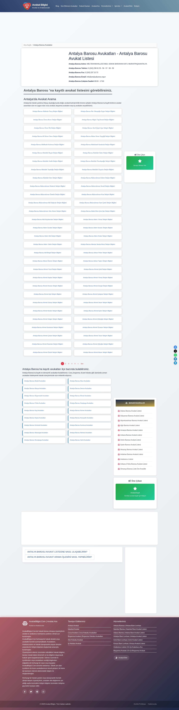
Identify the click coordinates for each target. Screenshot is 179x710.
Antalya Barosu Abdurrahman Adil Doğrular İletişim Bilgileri (47, 203)
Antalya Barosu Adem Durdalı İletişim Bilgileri (47, 227)
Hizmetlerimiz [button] (106, 6)
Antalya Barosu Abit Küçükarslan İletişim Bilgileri (47, 219)
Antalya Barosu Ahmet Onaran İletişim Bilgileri (48, 286)
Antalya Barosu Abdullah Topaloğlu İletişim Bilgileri (47, 169)
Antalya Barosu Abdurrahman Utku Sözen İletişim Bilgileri (47, 211)
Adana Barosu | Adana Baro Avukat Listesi (129, 633)
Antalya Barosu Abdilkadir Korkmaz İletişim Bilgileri (47, 144)
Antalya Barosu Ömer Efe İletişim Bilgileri (47, 128)
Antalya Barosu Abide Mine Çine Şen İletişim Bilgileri (98, 211)
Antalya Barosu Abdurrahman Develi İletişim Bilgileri (98, 186)
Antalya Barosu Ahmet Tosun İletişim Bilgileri (97, 335)
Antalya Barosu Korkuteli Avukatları (35, 425)
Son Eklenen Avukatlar (69, 6)
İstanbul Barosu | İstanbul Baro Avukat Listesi (130, 629)
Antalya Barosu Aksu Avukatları (80, 381)
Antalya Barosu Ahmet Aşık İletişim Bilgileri (47, 294)
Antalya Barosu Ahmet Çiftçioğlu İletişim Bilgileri (97, 319)
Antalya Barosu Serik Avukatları (80, 440)
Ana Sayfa (27, 45)
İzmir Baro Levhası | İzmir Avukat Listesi (128, 640)
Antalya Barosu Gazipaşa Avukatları (81, 403)
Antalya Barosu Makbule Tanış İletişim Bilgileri (48, 111)
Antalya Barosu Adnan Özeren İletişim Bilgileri (47, 261)
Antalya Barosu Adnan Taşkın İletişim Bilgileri (97, 261)
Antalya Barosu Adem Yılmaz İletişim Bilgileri (97, 219)
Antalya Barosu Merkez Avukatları (81, 432)
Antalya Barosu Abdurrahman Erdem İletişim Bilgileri (98, 178)
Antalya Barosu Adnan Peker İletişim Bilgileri (97, 252)
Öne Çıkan (141, 155)
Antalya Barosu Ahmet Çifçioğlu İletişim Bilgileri (98, 344)
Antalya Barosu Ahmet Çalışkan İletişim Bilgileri (98, 294)
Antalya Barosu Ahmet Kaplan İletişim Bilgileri (47, 277)
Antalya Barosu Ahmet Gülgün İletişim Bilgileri (47, 319)
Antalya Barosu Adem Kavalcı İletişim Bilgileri (98, 227)
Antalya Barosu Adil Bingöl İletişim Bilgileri (47, 252)
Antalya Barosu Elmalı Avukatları (80, 396)
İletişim (136, 6)
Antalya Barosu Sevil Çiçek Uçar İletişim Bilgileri (97, 128)
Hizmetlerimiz (120, 621)
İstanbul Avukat (73, 629)
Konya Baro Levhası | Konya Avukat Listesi (129, 643)
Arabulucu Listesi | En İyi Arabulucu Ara (128, 647)
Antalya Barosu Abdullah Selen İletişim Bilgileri (98, 153)
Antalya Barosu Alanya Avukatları (35, 388)
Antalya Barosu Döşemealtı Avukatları (36, 396)
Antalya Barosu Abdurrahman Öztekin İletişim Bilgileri (47, 194)
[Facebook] (24, 691)
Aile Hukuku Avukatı (75, 640)
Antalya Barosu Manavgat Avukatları (36, 432)
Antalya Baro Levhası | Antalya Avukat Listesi (130, 636)
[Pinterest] (37, 691)
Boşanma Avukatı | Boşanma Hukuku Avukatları (85, 636)
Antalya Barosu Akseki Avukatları (35, 381)
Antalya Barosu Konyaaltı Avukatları (81, 418)
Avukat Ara (96, 6)
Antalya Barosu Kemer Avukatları (80, 410)
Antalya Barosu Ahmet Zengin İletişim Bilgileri (98, 286)
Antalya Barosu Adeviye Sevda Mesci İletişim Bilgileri (98, 244)
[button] (57, 552)
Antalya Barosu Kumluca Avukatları (81, 425)
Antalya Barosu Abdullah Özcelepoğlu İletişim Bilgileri (98, 161)
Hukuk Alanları (84, 6)
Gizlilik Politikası (140, 704)
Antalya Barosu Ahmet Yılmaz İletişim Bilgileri (98, 277)
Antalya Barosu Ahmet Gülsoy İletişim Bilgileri (47, 302)
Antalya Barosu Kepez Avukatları (35, 418)
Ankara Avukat (73, 625)
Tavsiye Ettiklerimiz (76, 621)
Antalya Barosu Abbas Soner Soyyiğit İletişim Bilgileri (98, 136)
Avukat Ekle (128, 6)
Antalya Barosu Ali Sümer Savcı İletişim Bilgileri (47, 136)
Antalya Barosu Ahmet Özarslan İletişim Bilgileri (47, 344)
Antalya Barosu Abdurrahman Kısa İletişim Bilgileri (98, 194)
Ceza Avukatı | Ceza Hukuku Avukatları (82, 633)
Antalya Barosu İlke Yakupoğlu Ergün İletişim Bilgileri (98, 111)
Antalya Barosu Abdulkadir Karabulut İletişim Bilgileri (98, 144)
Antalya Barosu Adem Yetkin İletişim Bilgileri (47, 244)
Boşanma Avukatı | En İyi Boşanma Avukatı (129, 651)
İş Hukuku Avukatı (74, 643)
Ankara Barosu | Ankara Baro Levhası (127, 625)
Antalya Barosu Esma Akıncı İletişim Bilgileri (47, 120)
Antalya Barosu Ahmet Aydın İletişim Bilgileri (98, 311)
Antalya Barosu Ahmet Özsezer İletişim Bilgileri (98, 327)
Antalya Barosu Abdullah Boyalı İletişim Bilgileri (47, 153)
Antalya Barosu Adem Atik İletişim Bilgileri (47, 236)
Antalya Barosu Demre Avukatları (81, 388)
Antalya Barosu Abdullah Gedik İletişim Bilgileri (47, 161)
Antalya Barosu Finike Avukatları (34, 403)
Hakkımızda (152, 704)
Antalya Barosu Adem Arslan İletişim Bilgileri (98, 236)
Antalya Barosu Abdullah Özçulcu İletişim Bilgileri (98, 169)
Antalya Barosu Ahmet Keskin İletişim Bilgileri (47, 311)
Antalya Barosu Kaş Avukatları (34, 410)
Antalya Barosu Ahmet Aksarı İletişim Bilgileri (97, 352)
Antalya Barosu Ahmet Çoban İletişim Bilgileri (47, 335)
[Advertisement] (89, 28)
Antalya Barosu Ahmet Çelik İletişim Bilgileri (98, 269)
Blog (57, 6)
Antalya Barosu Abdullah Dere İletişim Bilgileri (47, 178)
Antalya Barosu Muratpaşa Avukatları (36, 440)
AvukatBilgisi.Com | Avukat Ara (43, 621)
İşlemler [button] (118, 6)
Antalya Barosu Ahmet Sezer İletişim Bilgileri (97, 302)
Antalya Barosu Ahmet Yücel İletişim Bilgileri (47, 269)
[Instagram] (43, 691)
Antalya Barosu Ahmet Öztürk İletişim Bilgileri (47, 352)
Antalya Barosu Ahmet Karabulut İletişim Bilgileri (47, 327)
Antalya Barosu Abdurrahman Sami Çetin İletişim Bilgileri (97, 203)
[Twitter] (31, 691)
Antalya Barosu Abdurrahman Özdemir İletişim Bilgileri (47, 186)
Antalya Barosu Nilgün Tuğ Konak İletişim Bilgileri (98, 120)
